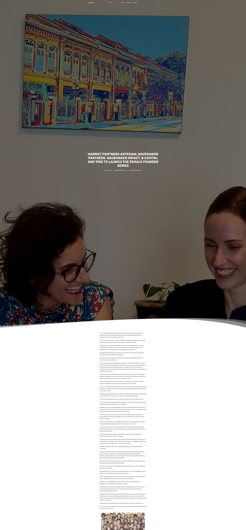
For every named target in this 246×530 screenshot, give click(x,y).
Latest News (116, 2)
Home (110, 2)
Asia (115, 170)
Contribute (129, 2)
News (117, 170)
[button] (158, 2)
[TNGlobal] (90, 3)
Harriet (101, 333)
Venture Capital (123, 170)
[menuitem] (110, 2)
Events (123, 2)
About (135, 2)
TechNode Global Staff (135, 170)
